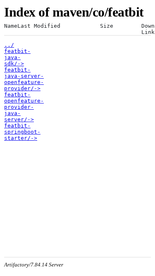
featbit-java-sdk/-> (17, 57)
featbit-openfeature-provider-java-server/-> (24, 106)
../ (9, 45)
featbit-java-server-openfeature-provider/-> (24, 79)
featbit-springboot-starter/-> (22, 131)
